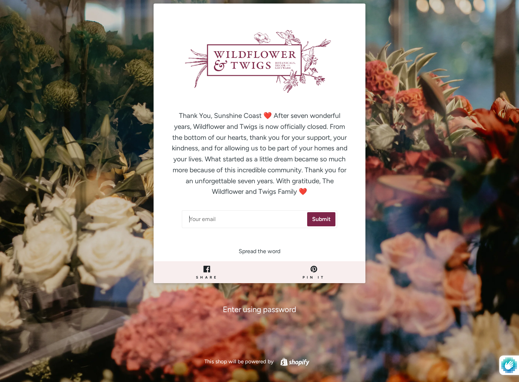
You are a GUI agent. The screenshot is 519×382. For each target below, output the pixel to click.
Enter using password (259, 309)
